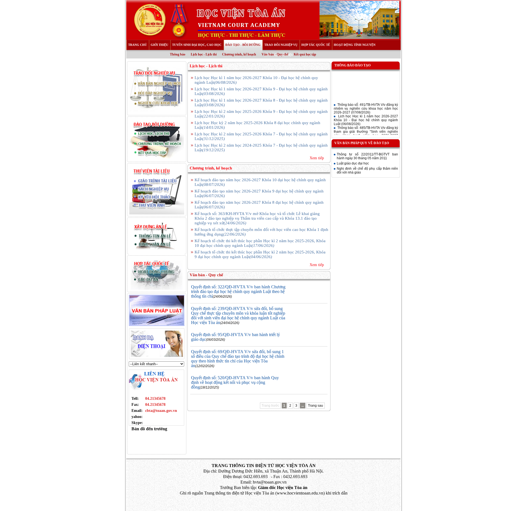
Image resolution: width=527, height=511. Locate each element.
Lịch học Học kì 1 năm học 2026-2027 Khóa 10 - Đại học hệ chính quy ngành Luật (366, 116)
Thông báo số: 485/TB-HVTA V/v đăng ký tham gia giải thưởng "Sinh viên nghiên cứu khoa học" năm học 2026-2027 (366, 130)
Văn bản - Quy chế (275, 54)
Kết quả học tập (305, 54)
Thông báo (177, 54)
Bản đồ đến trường (149, 428)
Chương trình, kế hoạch (239, 54)
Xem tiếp (317, 158)
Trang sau (315, 405)
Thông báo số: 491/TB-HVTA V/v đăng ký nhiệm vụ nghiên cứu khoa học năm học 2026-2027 (366, 105)
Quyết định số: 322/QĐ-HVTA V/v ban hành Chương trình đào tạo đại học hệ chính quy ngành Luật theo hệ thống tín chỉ (238, 291)
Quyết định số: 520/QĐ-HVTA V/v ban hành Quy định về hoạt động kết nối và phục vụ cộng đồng (235, 382)
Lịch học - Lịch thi (204, 54)
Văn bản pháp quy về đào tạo (361, 143)
